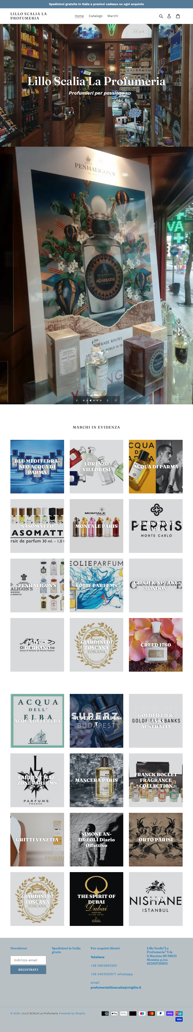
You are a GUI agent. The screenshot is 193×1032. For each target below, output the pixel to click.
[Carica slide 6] (101, 401)
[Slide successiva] (107, 400)
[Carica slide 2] (87, 401)
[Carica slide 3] (91, 401)
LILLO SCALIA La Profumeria (28, 16)
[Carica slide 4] (94, 401)
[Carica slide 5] (97, 401)
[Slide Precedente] (77, 400)
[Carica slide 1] (84, 401)
